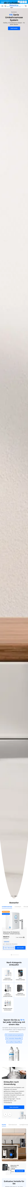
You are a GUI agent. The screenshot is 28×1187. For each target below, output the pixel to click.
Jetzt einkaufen (14, 26)
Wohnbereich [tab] (12, 1124)
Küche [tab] (4, 1124)
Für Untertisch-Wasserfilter (14, 1038)
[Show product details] (11, 1154)
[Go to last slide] (5, 1114)
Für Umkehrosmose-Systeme (14, 1035)
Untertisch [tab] (18, 906)
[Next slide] (10, 1114)
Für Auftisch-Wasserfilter (14, 1042)
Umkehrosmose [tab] (7, 906)
